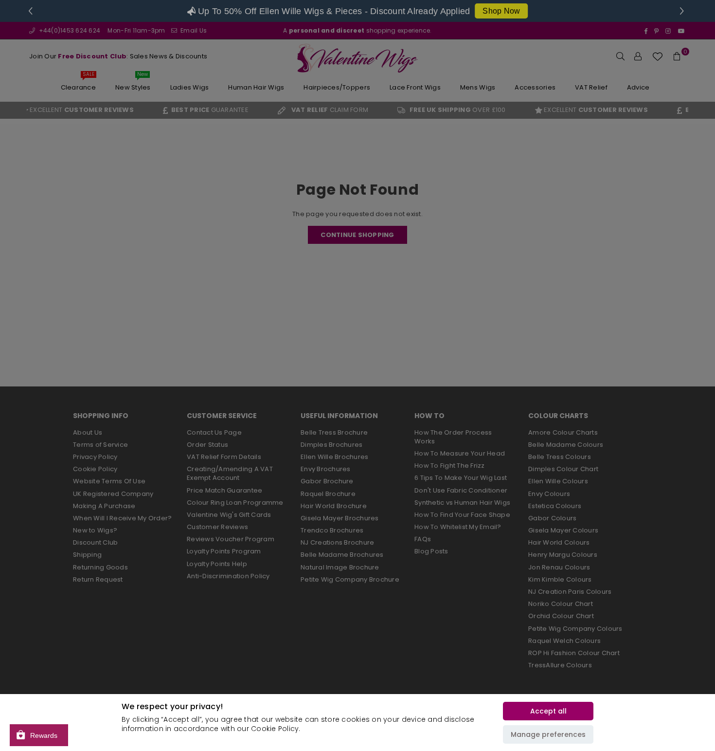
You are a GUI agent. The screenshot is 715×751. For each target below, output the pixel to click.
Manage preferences (548, 734)
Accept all (548, 711)
